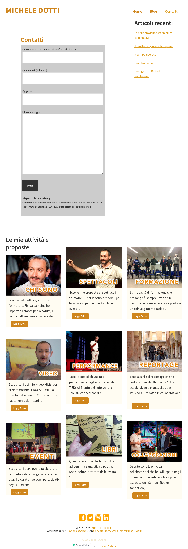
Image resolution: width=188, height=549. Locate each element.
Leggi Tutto (19, 323)
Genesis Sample (79, 531)
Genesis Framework (105, 531)
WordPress (126, 531)
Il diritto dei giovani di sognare (153, 46)
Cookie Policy (105, 546)
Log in (138, 531)
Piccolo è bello (143, 63)
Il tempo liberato (145, 54)
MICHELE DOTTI (32, 10)
